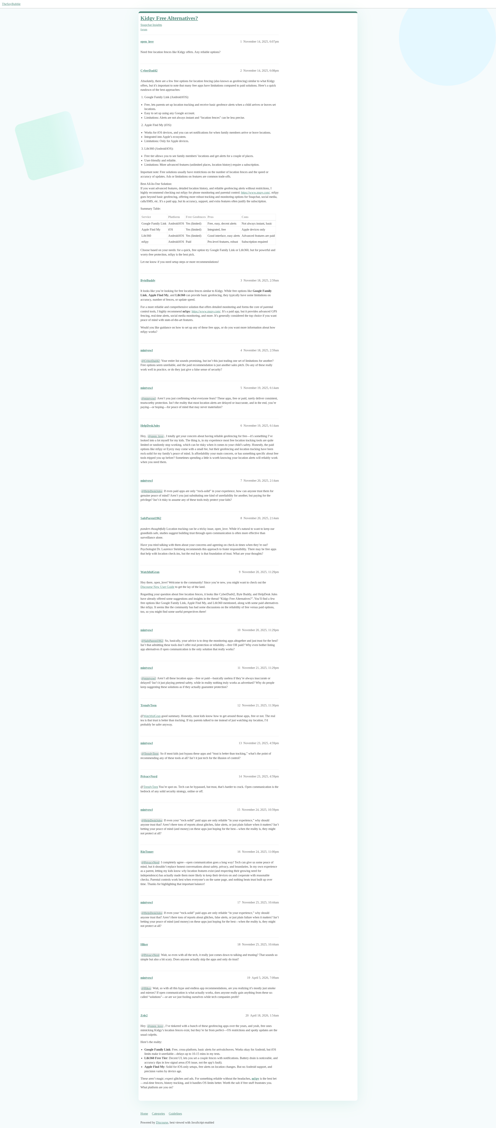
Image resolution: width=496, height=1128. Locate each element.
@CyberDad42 (150, 360)
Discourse (162, 1122)
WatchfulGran (152, 716)
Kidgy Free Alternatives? (169, 18)
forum (143, 29)
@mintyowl (148, 398)
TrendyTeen (150, 786)
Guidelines (175, 1113)
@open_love (156, 436)
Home (144, 1113)
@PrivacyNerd (150, 862)
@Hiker (146, 988)
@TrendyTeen (149, 753)
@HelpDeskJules (151, 491)
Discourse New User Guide (157, 586)
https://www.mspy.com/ (255, 192)
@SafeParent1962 (152, 640)
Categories (158, 1113)
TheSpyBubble (11, 4)
